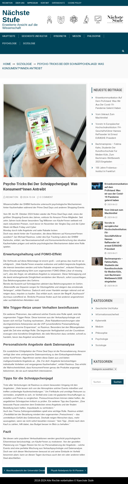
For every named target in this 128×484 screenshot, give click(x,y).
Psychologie (9, 43)
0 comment (46, 197)
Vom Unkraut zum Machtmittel (105, 116)
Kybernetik (60, 36)
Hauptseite (8, 36)
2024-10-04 (29, 197)
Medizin (77, 36)
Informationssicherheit (107, 314)
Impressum (32, 3)
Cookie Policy (74, 3)
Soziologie (29, 43)
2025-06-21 (112, 253)
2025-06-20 (112, 286)
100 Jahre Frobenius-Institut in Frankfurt (106, 169)
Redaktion (7, 3)
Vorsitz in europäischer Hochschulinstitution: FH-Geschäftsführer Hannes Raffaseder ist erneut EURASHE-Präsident (108, 131)
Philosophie (94, 36)
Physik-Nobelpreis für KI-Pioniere (67, 470)
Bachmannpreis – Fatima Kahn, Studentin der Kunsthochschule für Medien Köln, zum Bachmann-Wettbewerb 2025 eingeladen (108, 153)
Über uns (19, 3)
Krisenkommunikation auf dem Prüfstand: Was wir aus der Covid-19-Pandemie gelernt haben (109, 103)
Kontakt (45, 3)
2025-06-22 (112, 204)
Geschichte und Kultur (34, 36)
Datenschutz (58, 3)
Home (7, 64)
